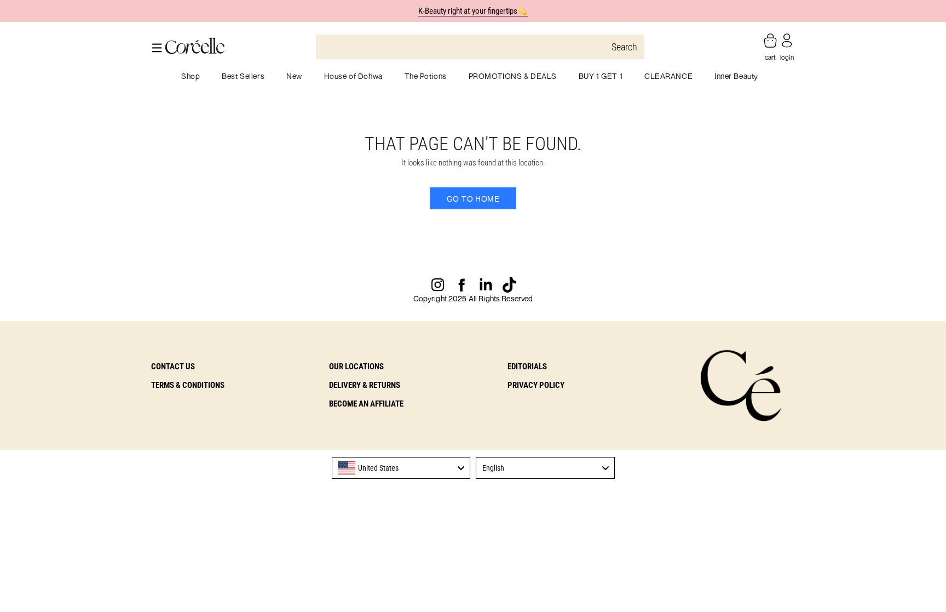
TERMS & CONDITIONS (187, 385)
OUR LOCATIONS (356, 366)
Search (624, 47)
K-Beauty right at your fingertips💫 (473, 11)
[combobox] (401, 468)
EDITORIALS (527, 366)
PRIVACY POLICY (535, 385)
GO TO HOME (473, 199)
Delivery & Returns (364, 385)
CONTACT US (173, 366)
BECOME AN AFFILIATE (366, 404)
